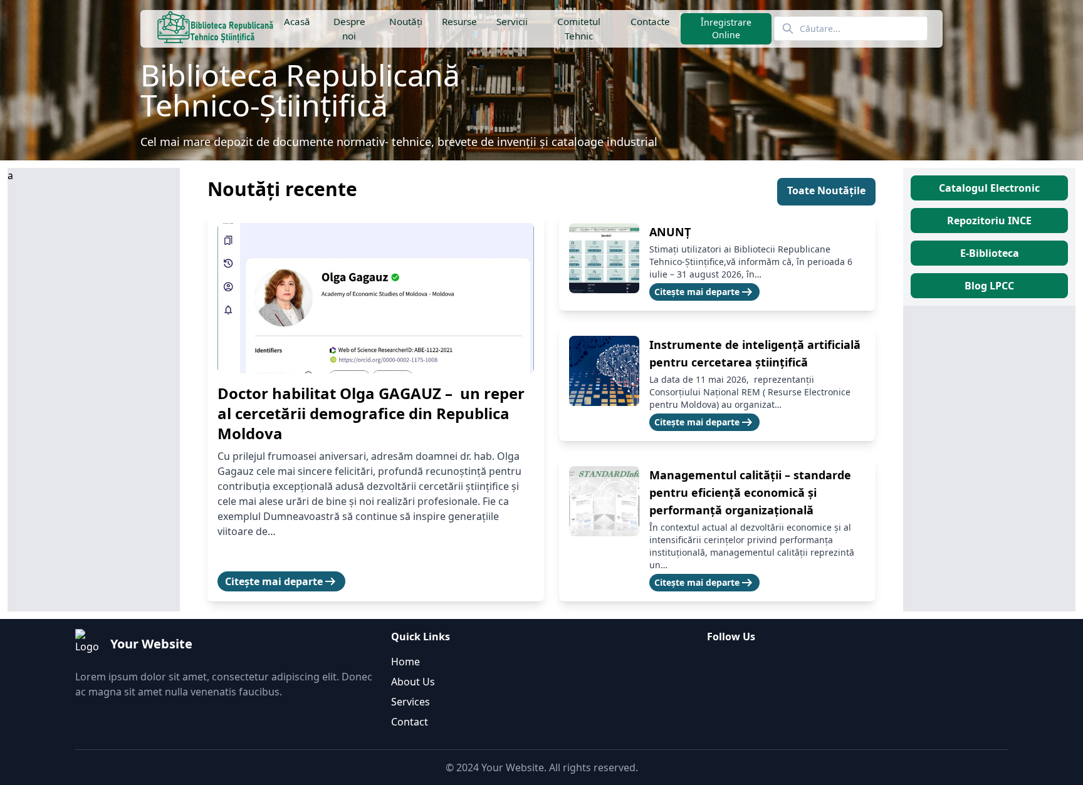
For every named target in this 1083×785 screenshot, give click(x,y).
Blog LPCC (989, 286)
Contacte (650, 21)
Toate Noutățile (826, 190)
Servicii (512, 21)
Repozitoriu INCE (989, 220)
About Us (413, 682)
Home (405, 661)
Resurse (458, 21)
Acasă (297, 21)
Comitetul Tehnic (578, 28)
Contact (409, 722)
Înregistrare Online (726, 28)
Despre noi (349, 28)
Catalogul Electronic (989, 188)
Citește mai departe (281, 581)
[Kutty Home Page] (215, 29)
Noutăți (405, 21)
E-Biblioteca (989, 253)
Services (410, 702)
